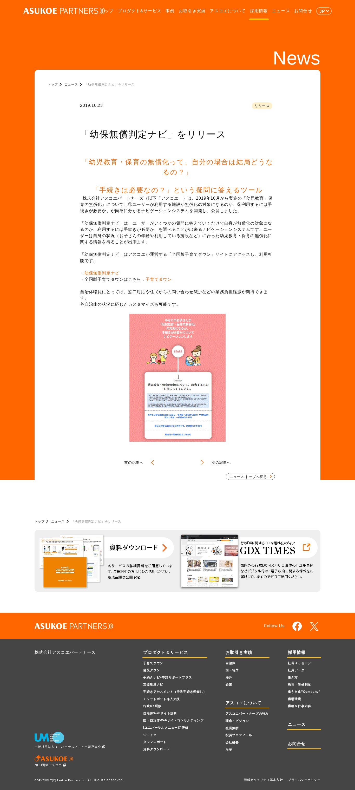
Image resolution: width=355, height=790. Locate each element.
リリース (262, 106)
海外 (229, 677)
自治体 (230, 663)
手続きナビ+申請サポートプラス (167, 677)
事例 (170, 11)
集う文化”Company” (304, 692)
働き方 (293, 677)
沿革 (229, 749)
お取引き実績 (192, 11)
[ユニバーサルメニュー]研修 (165, 727)
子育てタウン (159, 279)
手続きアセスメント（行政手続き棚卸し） (174, 692)
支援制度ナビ (153, 684)
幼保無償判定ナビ (101, 273)
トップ (107, 11)
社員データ (296, 670)
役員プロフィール (239, 735)
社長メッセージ (299, 663)
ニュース (281, 11)
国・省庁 (232, 670)
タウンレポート (155, 742)
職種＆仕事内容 (299, 706)
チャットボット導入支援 (161, 699)
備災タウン (151, 670)
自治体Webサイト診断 (160, 713)
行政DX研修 (152, 706)
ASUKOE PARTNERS (64, 11)
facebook (297, 626)
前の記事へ (133, 462)
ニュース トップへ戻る (248, 477)
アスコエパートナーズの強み (247, 713)
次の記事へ (221, 462)
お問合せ (303, 11)
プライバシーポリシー (304, 780)
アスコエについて (228, 11)
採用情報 (259, 11)
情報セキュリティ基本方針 (263, 780)
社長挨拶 (232, 728)
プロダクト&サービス (139, 11)
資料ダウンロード (156, 749)
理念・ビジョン (237, 721)
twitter (315, 626)
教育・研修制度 (299, 684)
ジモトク (149, 735)
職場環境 (294, 699)
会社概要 (232, 742)
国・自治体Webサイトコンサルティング (173, 720)
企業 (229, 684)
